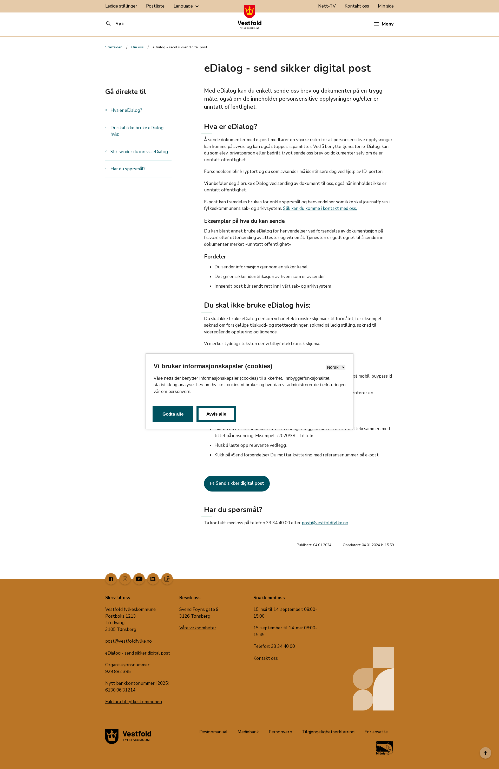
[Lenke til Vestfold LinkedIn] (153, 579)
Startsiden (113, 47)
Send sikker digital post (237, 483)
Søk (114, 24)
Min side (386, 6)
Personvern (280, 732)
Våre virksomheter (197, 628)
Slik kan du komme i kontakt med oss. (320, 208)
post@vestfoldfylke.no (325, 523)
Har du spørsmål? (128, 169)
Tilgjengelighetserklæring (328, 732)
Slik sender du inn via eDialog (139, 151)
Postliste (155, 6)
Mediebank (248, 732)
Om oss (137, 47)
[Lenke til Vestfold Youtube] (139, 579)
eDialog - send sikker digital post (137, 653)
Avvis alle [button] (216, 414)
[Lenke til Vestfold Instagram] (125, 579)
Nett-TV (327, 6)
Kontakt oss (357, 6)
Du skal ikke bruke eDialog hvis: (136, 131)
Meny (387, 24)
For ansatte (376, 732)
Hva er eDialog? (126, 110)
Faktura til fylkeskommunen (133, 702)
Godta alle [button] (172, 414)
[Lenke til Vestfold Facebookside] (111, 579)
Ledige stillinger (121, 6)
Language (187, 6)
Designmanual (213, 732)
